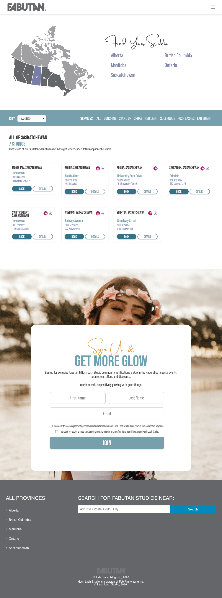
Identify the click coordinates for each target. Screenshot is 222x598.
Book (21, 189)
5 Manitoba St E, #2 (21, 180)
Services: (86, 118)
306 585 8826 (123, 180)
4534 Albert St (71, 183)
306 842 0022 (71, 225)
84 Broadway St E (125, 228)
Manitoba (15, 529)
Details (43, 189)
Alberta (14, 510)
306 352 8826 (71, 180)
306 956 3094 (176, 180)
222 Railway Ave (72, 228)
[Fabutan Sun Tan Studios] (26, 7)
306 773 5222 (18, 225)
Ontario (14, 538)
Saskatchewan (19, 548)
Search (193, 509)
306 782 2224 (123, 225)
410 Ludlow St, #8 (178, 183)
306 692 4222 (19, 177)
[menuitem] (39, 510)
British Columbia (20, 519)
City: (12, 118)
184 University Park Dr (127, 183)
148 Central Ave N (21, 228)
